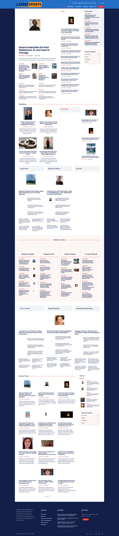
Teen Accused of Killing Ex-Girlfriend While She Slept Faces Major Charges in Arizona (24, 228)
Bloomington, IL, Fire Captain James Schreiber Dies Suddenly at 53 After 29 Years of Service (28, 98)
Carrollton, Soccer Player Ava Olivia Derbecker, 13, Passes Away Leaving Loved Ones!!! (30, 332)
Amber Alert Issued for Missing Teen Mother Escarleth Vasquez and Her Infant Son (63, 338)
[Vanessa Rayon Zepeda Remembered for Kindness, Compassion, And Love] (67, 414)
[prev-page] (51, 43)
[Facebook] (99, 3)
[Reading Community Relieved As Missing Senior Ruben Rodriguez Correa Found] (34, 291)
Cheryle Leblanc (29, 55)
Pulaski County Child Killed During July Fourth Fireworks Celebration (70, 68)
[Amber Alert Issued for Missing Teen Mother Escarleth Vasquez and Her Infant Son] (50, 338)
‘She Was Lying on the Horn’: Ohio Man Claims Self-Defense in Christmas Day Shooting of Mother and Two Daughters (94, 361)
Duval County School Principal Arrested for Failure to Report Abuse (28, 153)
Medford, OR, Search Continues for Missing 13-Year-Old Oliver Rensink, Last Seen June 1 (52, 227)
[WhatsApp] (102, 534)
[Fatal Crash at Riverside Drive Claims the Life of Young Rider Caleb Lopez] (78, 346)
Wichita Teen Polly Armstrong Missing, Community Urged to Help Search (48, 123)
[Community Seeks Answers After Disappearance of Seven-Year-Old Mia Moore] (83, 405)
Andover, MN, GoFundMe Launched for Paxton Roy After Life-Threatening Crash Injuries (66, 263)
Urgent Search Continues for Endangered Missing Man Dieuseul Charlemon (44, 77)
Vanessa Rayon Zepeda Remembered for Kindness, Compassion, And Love (71, 51)
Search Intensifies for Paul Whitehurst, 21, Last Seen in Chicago (34, 50)
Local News (21, 55)
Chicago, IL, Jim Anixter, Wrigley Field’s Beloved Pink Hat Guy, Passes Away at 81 (91, 353)
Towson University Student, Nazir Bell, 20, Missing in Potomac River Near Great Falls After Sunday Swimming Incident (66, 227)
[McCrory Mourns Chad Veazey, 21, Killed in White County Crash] (91, 112)
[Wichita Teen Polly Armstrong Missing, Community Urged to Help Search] (48, 113)
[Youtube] (103, 3)
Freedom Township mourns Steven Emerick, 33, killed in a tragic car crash (87, 269)
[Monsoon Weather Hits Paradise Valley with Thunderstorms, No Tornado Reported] (31, 180)
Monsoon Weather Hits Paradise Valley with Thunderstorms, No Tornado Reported (92, 17)
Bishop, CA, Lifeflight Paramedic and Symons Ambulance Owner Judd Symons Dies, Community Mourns (24, 221)
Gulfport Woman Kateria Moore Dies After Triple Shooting (45, 261)
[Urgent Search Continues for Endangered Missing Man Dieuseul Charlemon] (54, 76)
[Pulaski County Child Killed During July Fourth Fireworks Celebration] (22, 339)
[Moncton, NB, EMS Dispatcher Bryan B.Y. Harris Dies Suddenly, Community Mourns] (97, 294)
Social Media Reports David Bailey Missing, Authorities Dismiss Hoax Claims (62, 199)
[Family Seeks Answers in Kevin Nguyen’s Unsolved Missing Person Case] (50, 206)
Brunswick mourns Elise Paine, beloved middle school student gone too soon (67, 279)
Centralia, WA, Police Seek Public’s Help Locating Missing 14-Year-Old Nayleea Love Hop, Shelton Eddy (59, 192)
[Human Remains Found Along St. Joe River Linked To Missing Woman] (28, 443)
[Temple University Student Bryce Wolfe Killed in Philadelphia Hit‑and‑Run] (28, 113)
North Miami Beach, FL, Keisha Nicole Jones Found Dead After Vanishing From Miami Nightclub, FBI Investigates (45, 294)
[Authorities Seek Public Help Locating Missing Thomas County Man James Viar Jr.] (34, 76)
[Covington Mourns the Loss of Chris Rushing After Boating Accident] (97, 261)
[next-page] (54, 43)
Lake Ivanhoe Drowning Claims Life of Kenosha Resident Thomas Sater (91, 138)
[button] (72, 3)
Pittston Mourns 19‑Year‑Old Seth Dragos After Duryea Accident (69, 91)
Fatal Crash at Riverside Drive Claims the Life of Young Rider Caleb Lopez (48, 92)
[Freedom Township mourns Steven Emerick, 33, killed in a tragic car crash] (97, 268)
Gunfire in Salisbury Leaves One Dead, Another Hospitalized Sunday (44, 67)
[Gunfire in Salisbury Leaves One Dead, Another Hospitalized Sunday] (54, 66)
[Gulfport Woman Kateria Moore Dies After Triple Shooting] (55, 261)
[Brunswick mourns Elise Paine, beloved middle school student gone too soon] (76, 277)
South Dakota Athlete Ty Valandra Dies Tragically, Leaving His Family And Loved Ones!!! (45, 277)
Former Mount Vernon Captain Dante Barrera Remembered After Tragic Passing (35, 346)
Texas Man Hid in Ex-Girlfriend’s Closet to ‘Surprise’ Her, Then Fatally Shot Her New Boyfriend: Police (35, 353)
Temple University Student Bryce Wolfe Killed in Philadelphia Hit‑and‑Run (28, 123)
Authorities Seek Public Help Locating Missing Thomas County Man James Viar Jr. (24, 77)
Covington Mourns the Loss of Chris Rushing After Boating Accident (70, 85)
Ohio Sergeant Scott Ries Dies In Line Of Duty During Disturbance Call (70, 74)
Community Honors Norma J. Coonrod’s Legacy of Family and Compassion (46, 98)
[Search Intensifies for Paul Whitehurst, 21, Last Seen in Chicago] (36, 27)
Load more (47, 496)
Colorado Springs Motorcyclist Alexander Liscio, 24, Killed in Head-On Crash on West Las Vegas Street (37, 228)
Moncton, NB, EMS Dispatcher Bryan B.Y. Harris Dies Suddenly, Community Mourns (87, 295)
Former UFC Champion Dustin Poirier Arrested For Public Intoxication (47, 86)
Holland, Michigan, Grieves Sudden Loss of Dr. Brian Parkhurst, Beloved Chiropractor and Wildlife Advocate (81, 361)
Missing (21, 73)
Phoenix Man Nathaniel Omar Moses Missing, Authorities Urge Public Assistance (48, 153)
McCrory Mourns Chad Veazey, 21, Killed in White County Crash (70, 79)
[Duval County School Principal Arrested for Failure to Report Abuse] (28, 143)
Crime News (42, 63)
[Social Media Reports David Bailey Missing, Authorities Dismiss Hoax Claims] (50, 199)
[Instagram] (100, 3)
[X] (102, 3)
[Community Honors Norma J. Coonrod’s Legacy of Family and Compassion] (71, 20)
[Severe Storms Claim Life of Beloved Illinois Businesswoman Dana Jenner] (76, 270)
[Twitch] (96, 534)
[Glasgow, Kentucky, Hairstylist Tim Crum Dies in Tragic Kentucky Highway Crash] (97, 275)
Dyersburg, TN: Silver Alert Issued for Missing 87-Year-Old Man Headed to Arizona (70, 38)
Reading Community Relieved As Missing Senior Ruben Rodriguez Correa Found (27, 86)
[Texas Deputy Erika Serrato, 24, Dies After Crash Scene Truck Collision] (55, 268)
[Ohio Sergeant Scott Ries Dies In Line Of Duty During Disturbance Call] (28, 472)
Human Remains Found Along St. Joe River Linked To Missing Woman (70, 57)
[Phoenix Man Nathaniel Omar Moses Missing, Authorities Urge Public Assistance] (48, 143)
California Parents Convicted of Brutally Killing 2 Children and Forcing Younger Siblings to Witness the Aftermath (24, 68)
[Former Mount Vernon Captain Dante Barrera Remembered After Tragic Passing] (22, 346)
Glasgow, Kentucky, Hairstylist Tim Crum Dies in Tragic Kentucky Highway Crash (88, 276)
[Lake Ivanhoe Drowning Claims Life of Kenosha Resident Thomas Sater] (91, 130)
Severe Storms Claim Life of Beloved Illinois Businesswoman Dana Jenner (70, 62)
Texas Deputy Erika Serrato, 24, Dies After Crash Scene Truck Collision (45, 269)
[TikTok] (93, 534)
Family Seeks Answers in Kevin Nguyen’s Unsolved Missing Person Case (62, 206)
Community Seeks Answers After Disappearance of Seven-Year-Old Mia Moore (66, 359)
